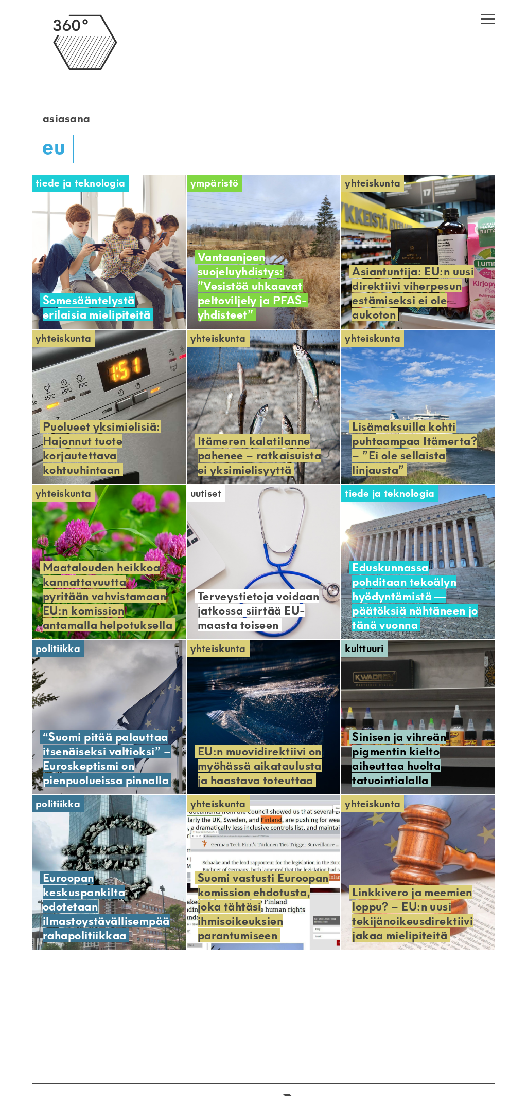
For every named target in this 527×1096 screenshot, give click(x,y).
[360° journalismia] (85, 82)
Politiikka (58, 649)
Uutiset (206, 493)
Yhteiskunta (372, 183)
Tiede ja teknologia (80, 183)
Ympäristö (214, 183)
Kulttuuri (364, 649)
